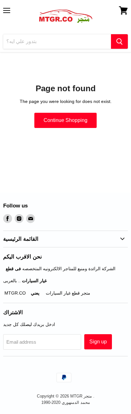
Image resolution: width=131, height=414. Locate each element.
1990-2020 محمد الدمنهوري (65, 402)
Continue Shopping (65, 120)
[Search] (119, 41)
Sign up (98, 341)
